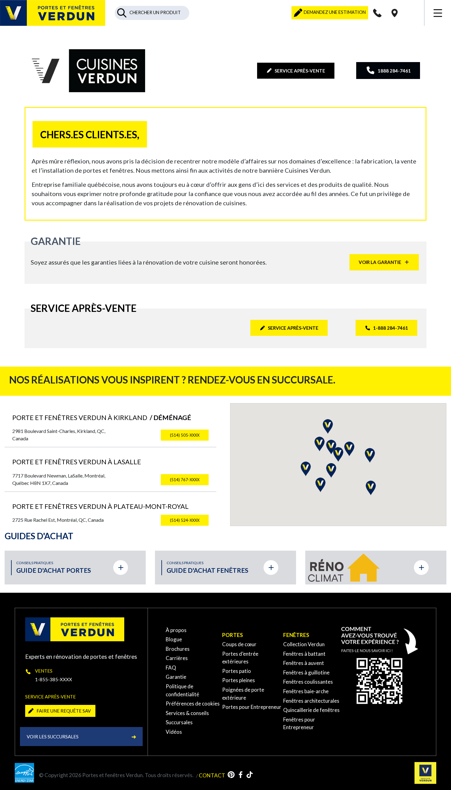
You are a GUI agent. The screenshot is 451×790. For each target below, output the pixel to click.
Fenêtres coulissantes (308, 681)
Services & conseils (187, 713)
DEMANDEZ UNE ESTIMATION (334, 12)
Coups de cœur (239, 644)
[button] (306, 469)
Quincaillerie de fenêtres (311, 710)
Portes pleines (238, 680)
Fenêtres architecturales (311, 701)
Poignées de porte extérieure (243, 693)
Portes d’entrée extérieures (240, 657)
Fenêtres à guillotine (306, 672)
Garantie (176, 677)
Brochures (178, 649)
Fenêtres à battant (304, 653)
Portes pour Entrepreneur (251, 707)
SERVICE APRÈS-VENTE (300, 70)
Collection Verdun (304, 644)
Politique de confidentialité (182, 690)
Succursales (179, 722)
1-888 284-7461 (390, 328)
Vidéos (174, 732)
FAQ (171, 667)
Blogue (174, 639)
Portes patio (236, 671)
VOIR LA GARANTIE (380, 262)
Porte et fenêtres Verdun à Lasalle (76, 462)
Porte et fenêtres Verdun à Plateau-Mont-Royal (100, 506)
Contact (212, 775)
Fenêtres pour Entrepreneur (299, 723)
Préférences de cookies (193, 703)
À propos (176, 630)
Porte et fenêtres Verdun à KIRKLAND (101, 418)
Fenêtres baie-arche (306, 691)
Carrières (177, 658)
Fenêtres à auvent (303, 663)
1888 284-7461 (394, 70)
